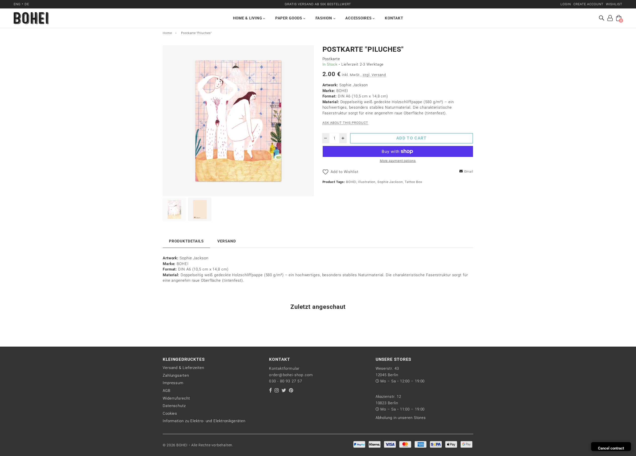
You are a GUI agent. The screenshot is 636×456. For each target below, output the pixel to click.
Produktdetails (186, 241)
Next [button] (307, 121)
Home (167, 33)
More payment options (398, 161)
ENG (17, 4)
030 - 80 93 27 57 (285, 381)
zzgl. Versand (374, 75)
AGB (166, 390)
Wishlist (614, 4)
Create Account (588, 4)
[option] (238, 120)
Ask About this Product (345, 123)
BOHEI (351, 182)
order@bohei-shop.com (291, 375)
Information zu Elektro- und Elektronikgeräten (204, 421)
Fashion (324, 18)
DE (27, 4)
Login (565, 4)
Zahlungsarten (176, 375)
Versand (226, 241)
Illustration (366, 182)
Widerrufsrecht (176, 398)
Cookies (170, 413)
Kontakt (394, 18)
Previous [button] (169, 121)
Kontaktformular (284, 368)
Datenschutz (174, 406)
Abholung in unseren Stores (401, 417)
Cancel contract (611, 448)
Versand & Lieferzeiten (183, 367)
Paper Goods (289, 18)
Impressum (173, 383)
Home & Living (248, 18)
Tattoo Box (413, 182)
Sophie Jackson (390, 182)
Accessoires (359, 18)
